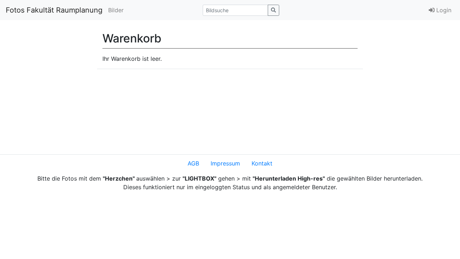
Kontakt (262, 163)
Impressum (225, 163)
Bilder (116, 10)
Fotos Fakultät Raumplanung (54, 10)
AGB (193, 163)
